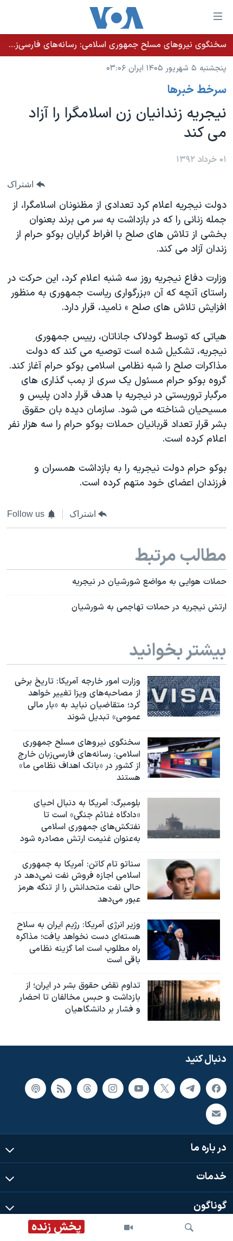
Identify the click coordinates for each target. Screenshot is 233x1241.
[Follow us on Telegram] (190, 1088)
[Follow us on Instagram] (112, 1088)
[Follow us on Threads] (87, 1088)
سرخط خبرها (196, 90)
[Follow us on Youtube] (138, 1088)
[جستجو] (189, 1227)
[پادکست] (35, 1088)
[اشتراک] (216, 1114)
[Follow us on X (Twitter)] (164, 1088)
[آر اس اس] (61, 1088)
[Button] (26, 184)
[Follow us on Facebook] (216, 1088)
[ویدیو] (128, 1227)
